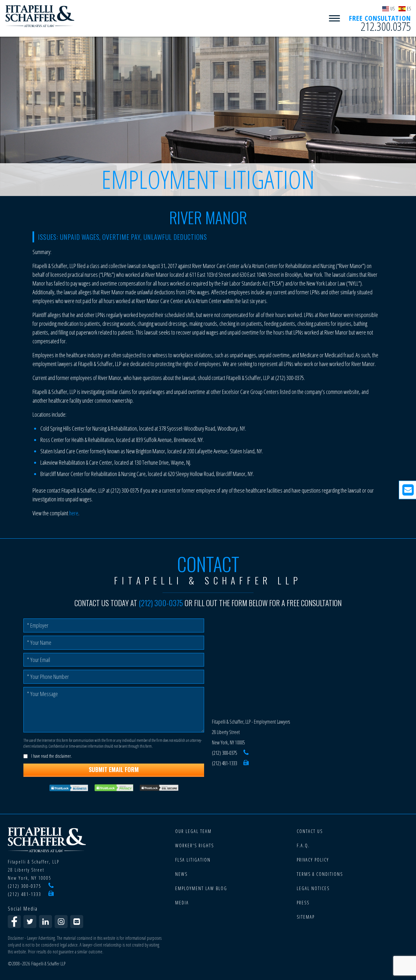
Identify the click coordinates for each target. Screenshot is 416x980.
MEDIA (182, 903)
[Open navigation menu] (334, 18)
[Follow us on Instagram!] (61, 921)
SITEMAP (306, 917)
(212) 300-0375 (161, 602)
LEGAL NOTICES (313, 888)
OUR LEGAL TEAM (193, 831)
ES (409, 9)
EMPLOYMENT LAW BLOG (201, 888)
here (73, 513)
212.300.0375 (386, 27)
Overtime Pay (121, 237)
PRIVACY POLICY (313, 860)
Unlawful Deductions (175, 237)
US (392, 9)
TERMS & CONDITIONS (320, 874)
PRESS (303, 903)
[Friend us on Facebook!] (14, 921)
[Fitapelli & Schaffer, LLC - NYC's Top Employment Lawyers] (40, 16)
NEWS (181, 874)
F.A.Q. (303, 845)
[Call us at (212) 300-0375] (246, 752)
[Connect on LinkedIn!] (45, 921)
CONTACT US (310, 831)
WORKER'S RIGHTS (194, 845)
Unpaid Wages (79, 237)
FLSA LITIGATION (193, 860)
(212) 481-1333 (224, 763)
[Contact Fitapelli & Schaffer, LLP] (76, 921)
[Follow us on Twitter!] (29, 921)
